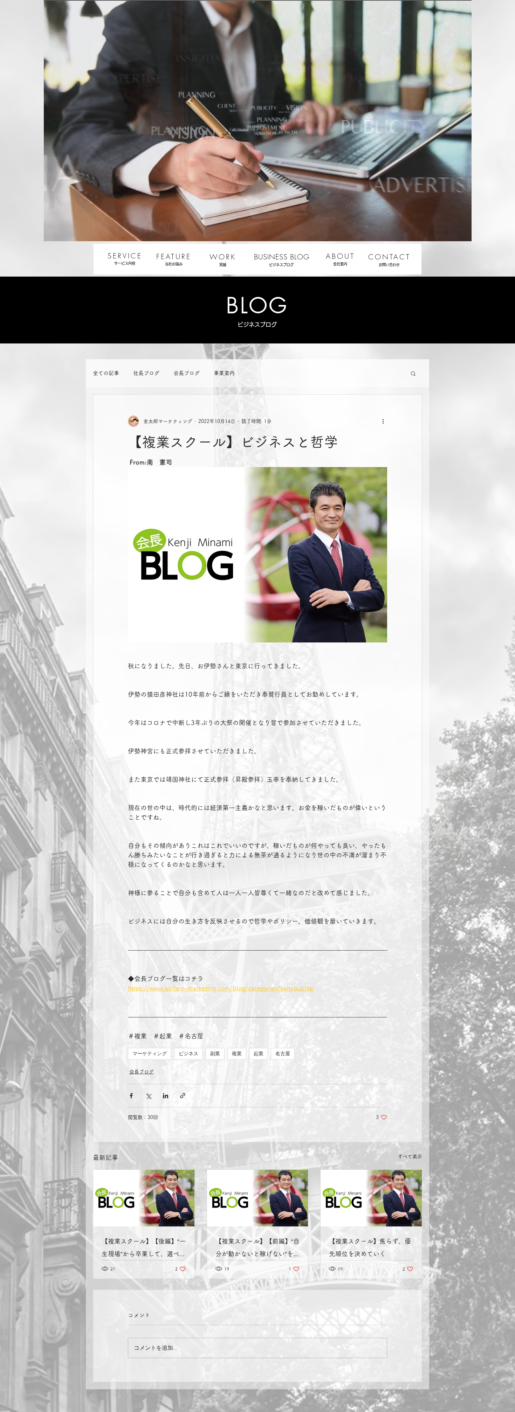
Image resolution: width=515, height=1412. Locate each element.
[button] (413, 373)
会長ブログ (186, 373)
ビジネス (188, 1053)
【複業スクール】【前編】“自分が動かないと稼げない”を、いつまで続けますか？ (257, 1249)
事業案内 (224, 373)
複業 (237, 1053)
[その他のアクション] (383, 421)
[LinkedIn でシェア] (165, 1095)
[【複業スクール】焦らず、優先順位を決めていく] (371, 1198)
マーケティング (149, 1053)
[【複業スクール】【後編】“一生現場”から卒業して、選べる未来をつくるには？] (143, 1198)
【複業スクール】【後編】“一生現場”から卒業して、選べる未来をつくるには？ (144, 1249)
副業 (215, 1053)
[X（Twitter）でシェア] (148, 1095)
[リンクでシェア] (182, 1095)
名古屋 (282, 1053)
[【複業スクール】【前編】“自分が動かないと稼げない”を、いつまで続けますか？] (257, 1198)
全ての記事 (106, 373)
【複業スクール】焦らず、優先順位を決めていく (370, 1247)
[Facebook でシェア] (131, 1095)
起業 (258, 1053)
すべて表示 (410, 1156)
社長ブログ (146, 373)
